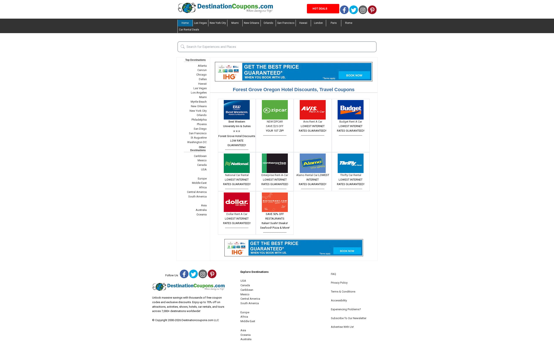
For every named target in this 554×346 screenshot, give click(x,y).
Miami (235, 22)
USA (204, 169)
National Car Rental (237, 175)
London (318, 22)
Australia (201, 210)
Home (185, 22)
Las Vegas (200, 22)
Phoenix (202, 124)
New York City (218, 22)
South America (197, 196)
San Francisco (285, 22)
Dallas (203, 79)
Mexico (202, 160)
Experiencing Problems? (346, 309)
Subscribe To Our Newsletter (348, 318)
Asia (204, 205)
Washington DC (197, 142)
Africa (203, 187)
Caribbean (200, 156)
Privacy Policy (339, 282)
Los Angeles (199, 92)
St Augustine (199, 137)
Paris (334, 22)
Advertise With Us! (342, 326)
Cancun (202, 70)
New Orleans (251, 22)
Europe (202, 178)
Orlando (268, 22)
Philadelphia (199, 119)
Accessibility (339, 300)
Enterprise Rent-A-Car (274, 175)
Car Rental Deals (189, 29)
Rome (348, 22)
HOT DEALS (319, 8)
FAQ (333, 274)
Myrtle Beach (199, 101)
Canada (202, 165)
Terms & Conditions (343, 291)
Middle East (199, 182)
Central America (197, 192)
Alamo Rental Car (307, 175)
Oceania (201, 214)
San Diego (200, 128)
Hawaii (303, 22)
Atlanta (202, 65)
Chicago (201, 74)
